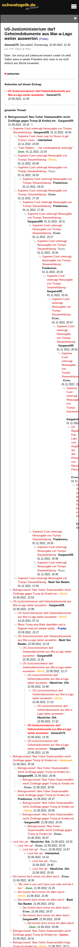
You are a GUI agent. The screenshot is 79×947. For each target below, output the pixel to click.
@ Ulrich (26, 49)
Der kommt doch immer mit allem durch (36, 876)
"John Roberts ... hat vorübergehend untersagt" (45, 147)
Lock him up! (20, 841)
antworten (13, 73)
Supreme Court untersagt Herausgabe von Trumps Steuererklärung (47, 229)
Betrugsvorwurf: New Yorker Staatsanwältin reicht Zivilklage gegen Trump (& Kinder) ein (50, 830)
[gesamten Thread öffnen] (32, 124)
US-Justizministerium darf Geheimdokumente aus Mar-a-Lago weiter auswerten (47, 651)
